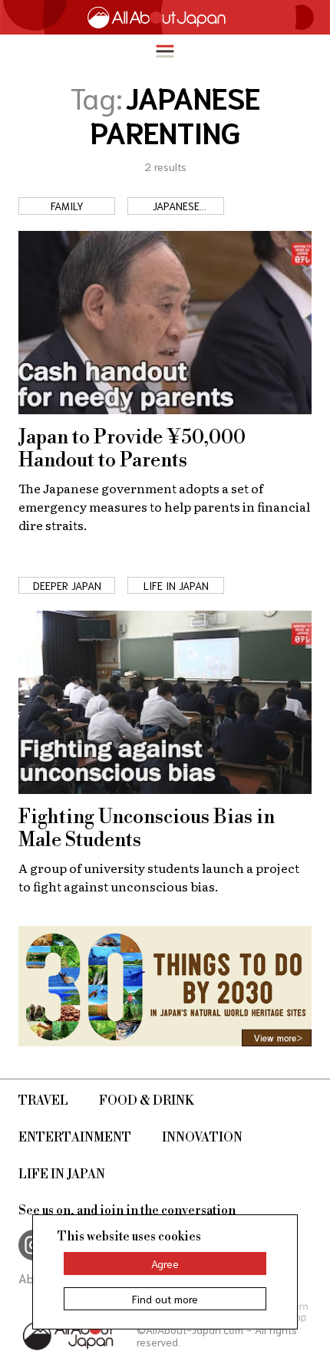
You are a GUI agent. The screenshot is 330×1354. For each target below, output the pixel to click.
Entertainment (74, 1137)
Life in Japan (61, 1174)
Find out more (165, 1299)
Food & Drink (146, 1101)
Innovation (202, 1137)
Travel (43, 1101)
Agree (165, 1263)
